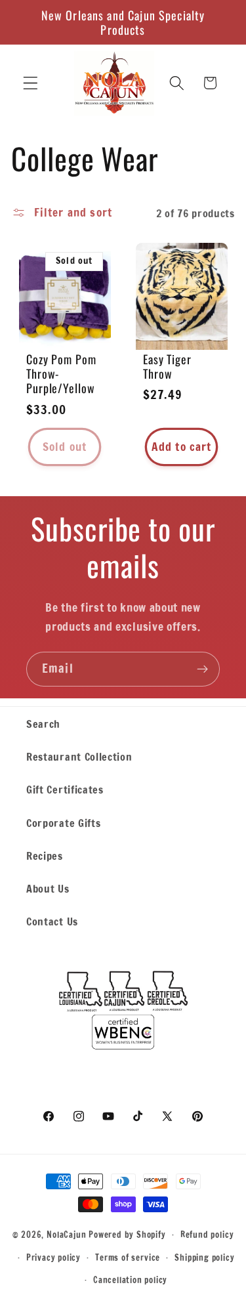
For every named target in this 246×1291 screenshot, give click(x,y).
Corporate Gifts (63, 822)
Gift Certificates (65, 789)
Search (43, 723)
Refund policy (207, 1234)
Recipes (44, 855)
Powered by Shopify (127, 1234)
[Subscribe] (202, 669)
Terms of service (127, 1257)
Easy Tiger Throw (167, 366)
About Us (48, 888)
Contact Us (52, 921)
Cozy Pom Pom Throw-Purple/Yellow (61, 373)
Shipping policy (204, 1257)
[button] (30, 83)
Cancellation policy (130, 1280)
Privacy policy (53, 1257)
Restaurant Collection (79, 756)
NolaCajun (66, 1234)
